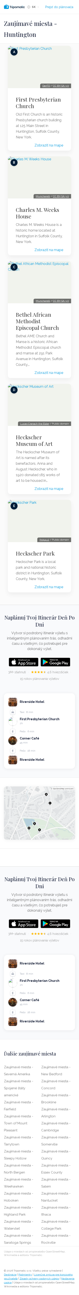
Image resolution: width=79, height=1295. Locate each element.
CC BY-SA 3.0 (61, 85)
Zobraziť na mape (48, 145)
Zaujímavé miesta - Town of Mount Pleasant (18, 1123)
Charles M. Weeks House (37, 213)
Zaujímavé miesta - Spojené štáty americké (18, 1088)
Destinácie (10, 1274)
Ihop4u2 (44, 539)
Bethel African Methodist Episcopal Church (37, 321)
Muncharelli (43, 196)
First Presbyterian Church (38, 102)
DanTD (46, 85)
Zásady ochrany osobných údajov (39, 1278)
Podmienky (25, 1274)
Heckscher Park (35, 553)
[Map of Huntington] (39, 813)
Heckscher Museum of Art (34, 440)
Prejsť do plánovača (59, 7)
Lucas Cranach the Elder (34, 423)
